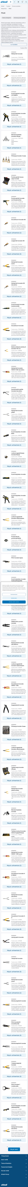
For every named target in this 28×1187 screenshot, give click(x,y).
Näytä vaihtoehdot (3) (14, 254)
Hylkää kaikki (14, 598)
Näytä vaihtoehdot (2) (14, 85)
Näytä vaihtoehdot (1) (14, 64)
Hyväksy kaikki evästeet (14, 601)
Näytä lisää (14, 1149)
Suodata (14, 44)
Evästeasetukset (14, 594)
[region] (14, 593)
